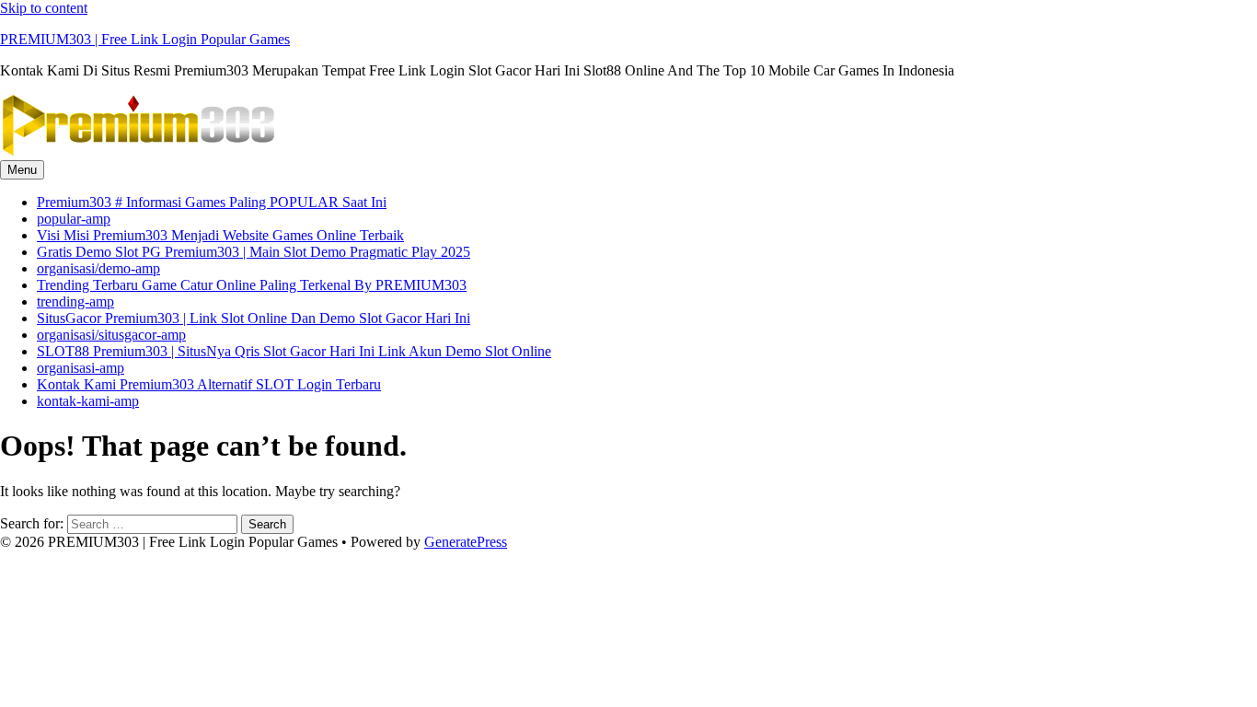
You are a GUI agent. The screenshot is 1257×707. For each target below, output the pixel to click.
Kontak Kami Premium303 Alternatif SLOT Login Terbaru (209, 384)
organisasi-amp (80, 368)
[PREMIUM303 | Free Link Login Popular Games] (138, 151)
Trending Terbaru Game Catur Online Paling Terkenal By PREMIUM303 (252, 285)
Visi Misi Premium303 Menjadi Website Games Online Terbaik (220, 235)
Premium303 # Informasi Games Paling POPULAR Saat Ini (211, 202)
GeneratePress (465, 542)
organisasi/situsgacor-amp (111, 334)
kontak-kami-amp (88, 401)
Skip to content (43, 8)
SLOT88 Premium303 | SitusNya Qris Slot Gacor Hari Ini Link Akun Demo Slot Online (294, 351)
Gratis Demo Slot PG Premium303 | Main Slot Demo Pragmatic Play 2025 (253, 252)
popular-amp (73, 218)
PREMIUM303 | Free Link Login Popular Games (145, 39)
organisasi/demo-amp (98, 268)
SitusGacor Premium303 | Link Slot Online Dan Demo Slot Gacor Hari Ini (253, 318)
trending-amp (75, 301)
